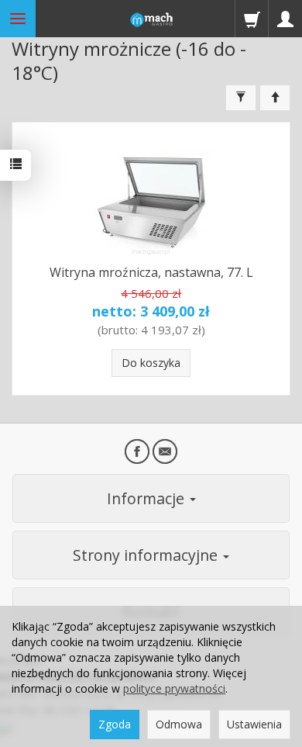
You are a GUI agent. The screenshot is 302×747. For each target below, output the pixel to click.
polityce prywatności (174, 688)
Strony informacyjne (147, 555)
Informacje (147, 498)
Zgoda (114, 724)
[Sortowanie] (274, 98)
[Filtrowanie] (240, 98)
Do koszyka (151, 362)
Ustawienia (254, 724)
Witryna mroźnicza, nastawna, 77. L (151, 272)
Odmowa (179, 724)
